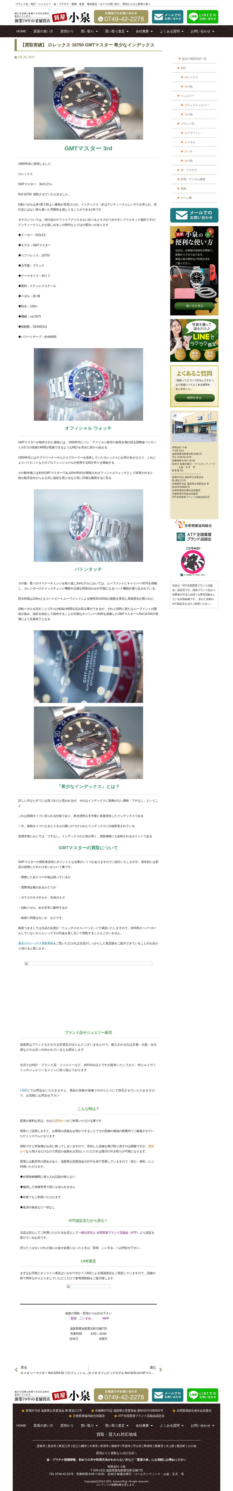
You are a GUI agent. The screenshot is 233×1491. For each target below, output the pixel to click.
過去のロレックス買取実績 (35, 943)
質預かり (67, 31)
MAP (106, 1318)
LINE (23, 1090)
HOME (21, 31)
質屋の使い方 (43, 31)
